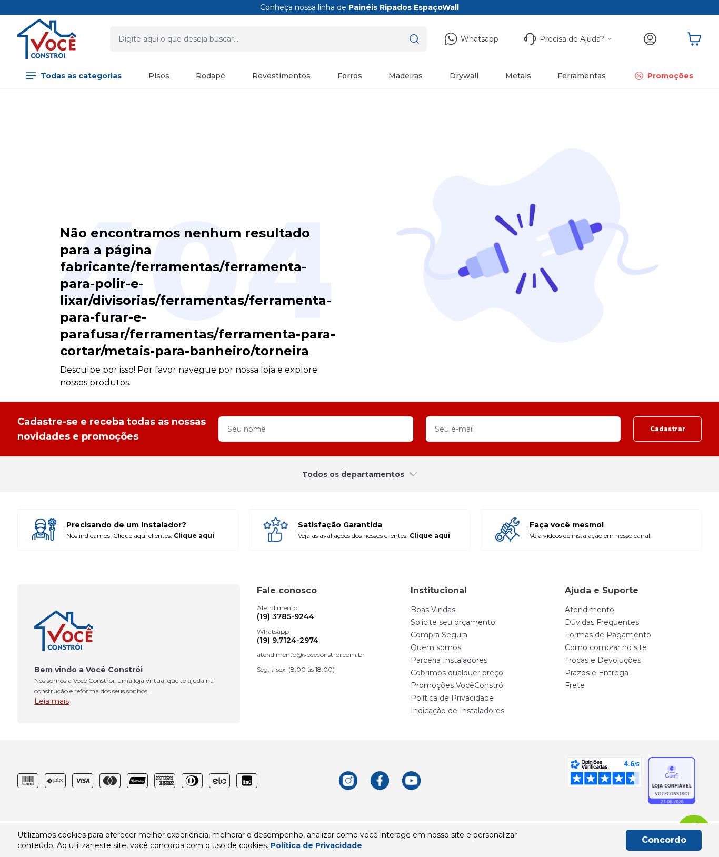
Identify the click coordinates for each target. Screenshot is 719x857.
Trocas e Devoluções (603, 660)
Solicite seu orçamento (453, 622)
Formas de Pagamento (608, 635)
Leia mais (51, 701)
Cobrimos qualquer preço (457, 672)
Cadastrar (667, 429)
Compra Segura (439, 635)
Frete (575, 685)
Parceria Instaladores (449, 660)
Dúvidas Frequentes (602, 622)
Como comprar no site (606, 647)
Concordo (664, 840)
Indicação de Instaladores (457, 710)
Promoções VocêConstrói (458, 685)
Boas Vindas (433, 609)
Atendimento (589, 609)
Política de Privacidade (452, 698)
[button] (414, 39)
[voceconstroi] (46, 38)
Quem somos (436, 647)
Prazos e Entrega (596, 672)
